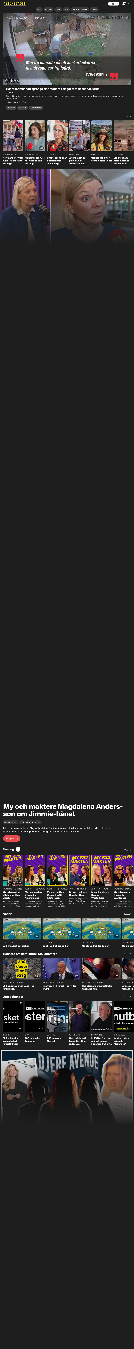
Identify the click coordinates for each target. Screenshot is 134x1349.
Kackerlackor (35, 108)
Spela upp (13, 838)
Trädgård (22, 108)
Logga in (114, 3)
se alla (127, 116)
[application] (67, 49)
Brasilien (11, 108)
